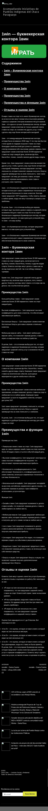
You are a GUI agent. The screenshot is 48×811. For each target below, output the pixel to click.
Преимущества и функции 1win (25, 102)
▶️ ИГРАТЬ (22, 51)
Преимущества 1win (17, 81)
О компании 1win (15, 88)
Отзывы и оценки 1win (19, 109)
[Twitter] (23, 783)
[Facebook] (19, 783)
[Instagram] (28, 783)
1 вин (24, 515)
